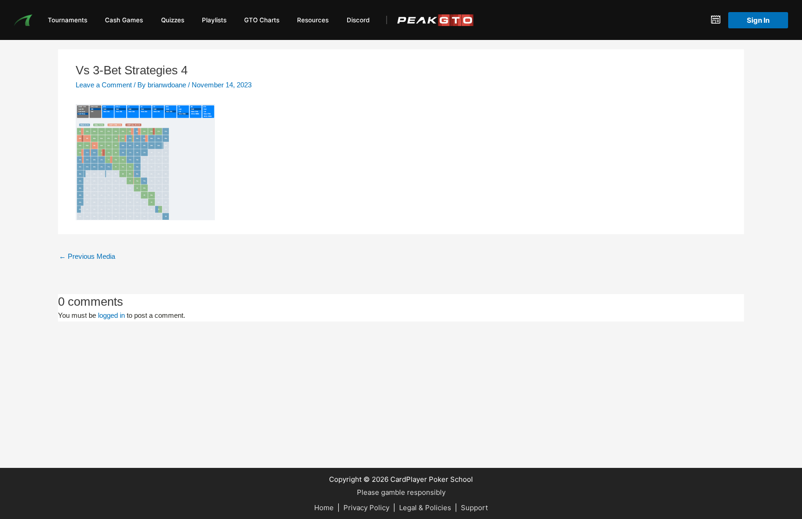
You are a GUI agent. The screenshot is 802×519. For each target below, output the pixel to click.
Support (474, 507)
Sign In (758, 20)
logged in (111, 315)
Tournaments (67, 20)
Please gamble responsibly (401, 492)
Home (324, 507)
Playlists (214, 20)
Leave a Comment (104, 85)
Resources (313, 20)
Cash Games (124, 20)
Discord (358, 20)
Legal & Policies (425, 507)
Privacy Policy (366, 507)
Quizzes (172, 20)
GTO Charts (261, 20)
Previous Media (87, 256)
